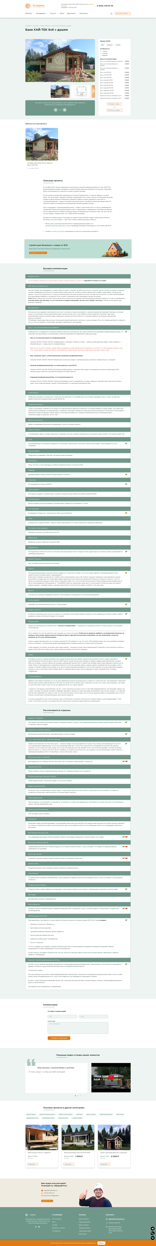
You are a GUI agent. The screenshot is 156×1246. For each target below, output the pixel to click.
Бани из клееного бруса (47, 1114)
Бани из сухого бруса (65, 1114)
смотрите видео (112, 889)
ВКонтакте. (42, 649)
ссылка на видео (91, 320)
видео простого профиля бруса (54, 344)
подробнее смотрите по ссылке (95, 280)
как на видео (83, 661)
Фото (62, 13)
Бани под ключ (63, 1118)
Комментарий (51, 1021)
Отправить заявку (114, 104)
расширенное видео (101, 342)
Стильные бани (77, 1118)
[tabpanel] (78, 1077)
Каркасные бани (84, 1228)
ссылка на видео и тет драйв (92, 846)
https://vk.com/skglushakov (51, 1195)
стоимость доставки (58, 231)
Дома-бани (120, 1114)
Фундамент (41, 13)
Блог (53, 1222)
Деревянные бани (32, 1118)
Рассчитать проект (122, 13)
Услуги (53, 13)
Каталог (29, 13)
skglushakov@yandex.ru (59, 225)
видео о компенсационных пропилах (83, 359)
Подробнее (32, 1164)
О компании (57, 1215)
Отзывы (54, 1225)
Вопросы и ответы (58, 1228)
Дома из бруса (84, 1219)
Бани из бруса (31, 1114)
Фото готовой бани (51, 752)
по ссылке (88, 743)
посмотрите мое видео (77, 585)
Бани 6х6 (79, 1114)
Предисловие (70, 625)
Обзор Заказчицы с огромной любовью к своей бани (55, 1068)
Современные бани (48, 1118)
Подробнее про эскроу (37, 252)
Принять (101, 1243)
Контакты (84, 13)
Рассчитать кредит (114, 110)
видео (89, 342)
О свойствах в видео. (35, 970)
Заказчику (71, 13)
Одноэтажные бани (106, 1114)
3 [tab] (80, 1095)
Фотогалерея (56, 1219)
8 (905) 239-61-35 (105, 6)
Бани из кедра (91, 1114)
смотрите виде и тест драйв (94, 837)
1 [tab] (75, 1095)
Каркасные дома (84, 1222)
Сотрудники (56, 1231)
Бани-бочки (83, 1234)
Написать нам (46, 1200)
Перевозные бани (85, 1231)
